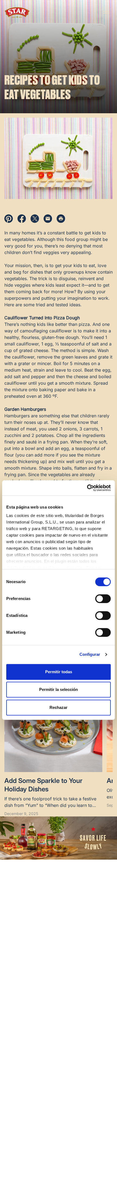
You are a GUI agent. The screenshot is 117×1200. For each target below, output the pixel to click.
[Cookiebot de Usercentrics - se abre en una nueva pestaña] (87, 487)
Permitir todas (58, 671)
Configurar (89, 654)
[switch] (103, 598)
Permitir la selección (58, 689)
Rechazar (58, 707)
